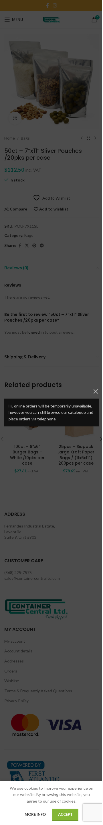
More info (36, 814)
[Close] (96, 391)
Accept (65, 814)
